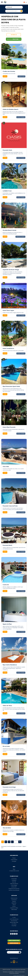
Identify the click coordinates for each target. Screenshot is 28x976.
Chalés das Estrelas (9, 71)
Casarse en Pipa (14, 908)
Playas (14, 858)
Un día (14, 917)
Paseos (14, 901)
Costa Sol (6, 585)
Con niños (14, 924)
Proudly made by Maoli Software (18, 975)
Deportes (14, 903)
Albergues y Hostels (20, 236)
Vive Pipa (8, 969)
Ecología (14, 861)
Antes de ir (14, 887)
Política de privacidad (19, 972)
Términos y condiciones (8, 972)
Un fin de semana (14, 919)
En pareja (14, 925)
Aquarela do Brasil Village (11, 270)
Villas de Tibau (7, 705)
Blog (14, 869)
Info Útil (14, 882)
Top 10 (14, 904)
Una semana (14, 920)
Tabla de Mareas (14, 883)
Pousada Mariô (7, 545)
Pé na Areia (6, 746)
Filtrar (13, 34)
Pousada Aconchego (9, 787)
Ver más (5, 76)
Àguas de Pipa (7, 624)
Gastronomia (14, 898)
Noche (14, 906)
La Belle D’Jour (7, 191)
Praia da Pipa (14, 859)
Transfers (14, 880)
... (12, 842)
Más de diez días (14, 922)
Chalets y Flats (21, 76)
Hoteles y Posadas (21, 117)
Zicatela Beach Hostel (9, 230)
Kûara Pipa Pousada (9, 427)
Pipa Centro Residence (10, 665)
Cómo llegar (14, 885)
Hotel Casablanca (8, 348)
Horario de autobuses (14, 890)
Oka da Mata (7, 828)
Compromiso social (14, 870)
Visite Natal (14, 909)
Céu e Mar (6, 466)
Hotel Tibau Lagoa (8, 310)
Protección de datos (14, 973)
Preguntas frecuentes (14, 888)
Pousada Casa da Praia (10, 506)
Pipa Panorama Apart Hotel (11, 386)
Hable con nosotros (14, 940)
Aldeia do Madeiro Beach (10, 109)
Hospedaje (14, 878)
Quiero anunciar (14, 943)
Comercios (14, 899)
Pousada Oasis (7, 150)
